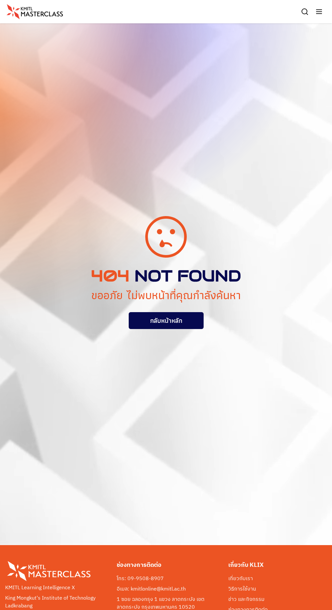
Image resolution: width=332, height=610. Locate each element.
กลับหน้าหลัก (166, 320)
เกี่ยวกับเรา (240, 579)
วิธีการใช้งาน (242, 589)
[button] (319, 11)
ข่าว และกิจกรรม (246, 600)
